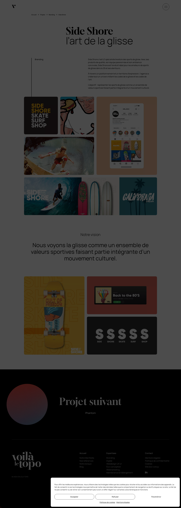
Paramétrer (156, 496)
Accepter (74, 496)
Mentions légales (123, 502)
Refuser (115, 496)
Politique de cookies (107, 502)
